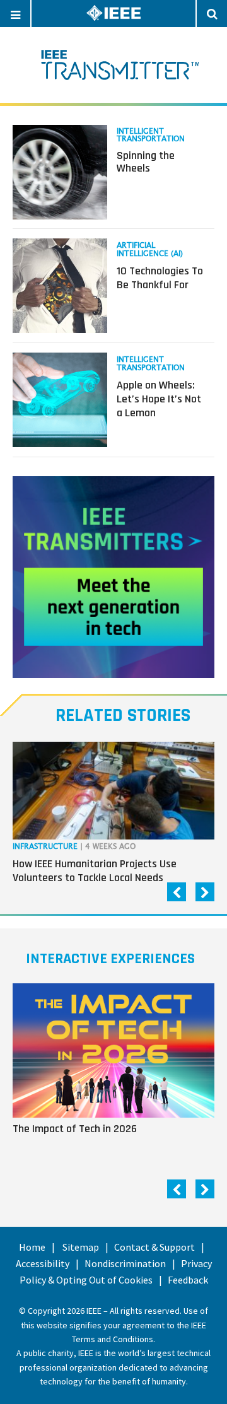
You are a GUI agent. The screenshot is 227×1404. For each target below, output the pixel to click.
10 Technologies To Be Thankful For (160, 278)
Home (32, 1247)
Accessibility (42, 1263)
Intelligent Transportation (151, 135)
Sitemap (80, 1247)
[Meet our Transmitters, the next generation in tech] (113, 577)
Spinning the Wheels (146, 161)
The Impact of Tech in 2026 (75, 1128)
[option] (113, 815)
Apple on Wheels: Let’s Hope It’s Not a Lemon (159, 398)
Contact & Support (154, 1247)
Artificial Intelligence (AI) (150, 249)
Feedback (188, 1279)
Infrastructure (45, 846)
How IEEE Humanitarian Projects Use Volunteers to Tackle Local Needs (95, 871)
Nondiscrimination (125, 1263)
